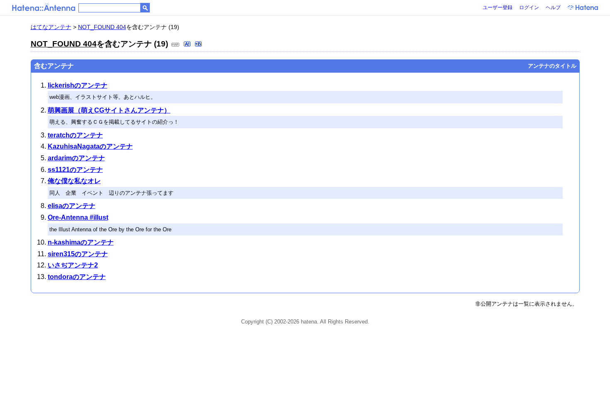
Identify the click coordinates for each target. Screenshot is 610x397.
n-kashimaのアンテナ (81, 242)
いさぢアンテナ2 (73, 265)
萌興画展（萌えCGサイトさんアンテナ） (109, 110)
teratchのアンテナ (75, 135)
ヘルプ (553, 7)
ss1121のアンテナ (75, 169)
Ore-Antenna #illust (78, 217)
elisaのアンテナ (71, 205)
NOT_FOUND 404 (102, 27)
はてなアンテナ (51, 27)
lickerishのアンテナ (77, 85)
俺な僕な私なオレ (74, 180)
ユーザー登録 (497, 7)
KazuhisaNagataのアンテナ (90, 146)
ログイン (529, 7)
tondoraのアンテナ (77, 276)
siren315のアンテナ (78, 253)
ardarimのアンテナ (76, 158)
